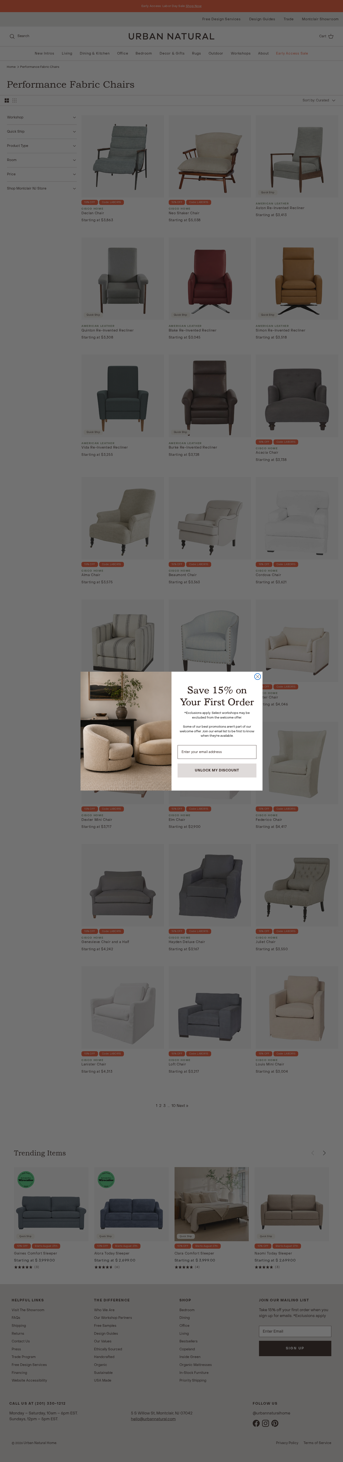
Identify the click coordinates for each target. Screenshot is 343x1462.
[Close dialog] (258, 677)
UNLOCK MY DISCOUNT (217, 770)
